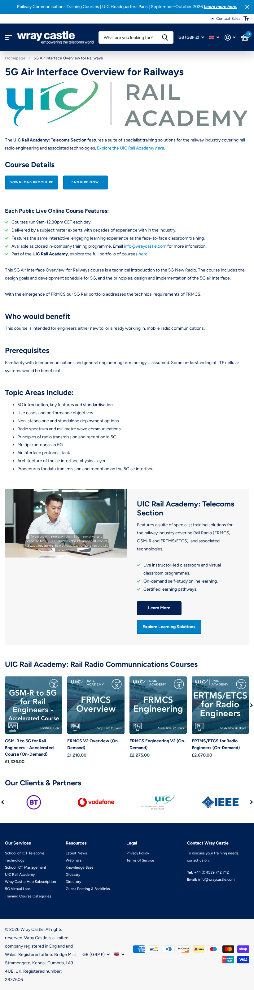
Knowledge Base (80, 867)
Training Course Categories (28, 896)
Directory (73, 881)
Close (247, 7)
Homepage (15, 58)
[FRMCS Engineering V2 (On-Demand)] (158, 705)
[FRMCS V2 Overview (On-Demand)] (96, 705)
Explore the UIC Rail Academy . (131, 148)
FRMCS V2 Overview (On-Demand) (93, 744)
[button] (251, 705)
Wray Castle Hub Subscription (30, 881)
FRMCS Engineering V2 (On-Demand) (157, 744)
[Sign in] (230, 38)
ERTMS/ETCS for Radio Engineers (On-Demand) (216, 744)
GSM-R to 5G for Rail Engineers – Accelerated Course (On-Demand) (29, 747)
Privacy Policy (137, 853)
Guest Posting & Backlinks (88, 889)
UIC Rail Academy (20, 874)
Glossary (73, 874)
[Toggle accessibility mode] (246, 18)
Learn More (159, 607)
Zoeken (164, 37)
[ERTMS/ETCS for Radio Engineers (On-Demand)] (220, 705)
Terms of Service (140, 860)
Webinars (74, 860)
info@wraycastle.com (145, 246)
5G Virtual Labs (18, 889)
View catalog (8, 37)
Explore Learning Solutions (168, 626)
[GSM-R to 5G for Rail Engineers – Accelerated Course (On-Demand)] (33, 705)
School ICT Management (25, 867)
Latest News (76, 853)
